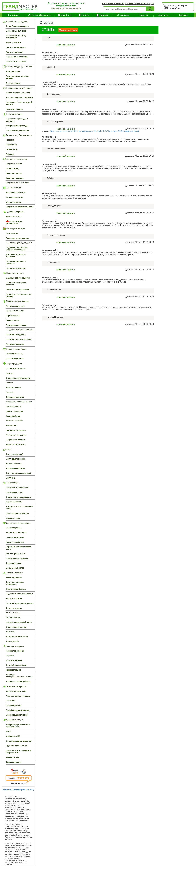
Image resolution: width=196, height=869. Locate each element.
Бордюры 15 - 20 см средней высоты (19, 103)
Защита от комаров (14, 178)
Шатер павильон (13, 406)
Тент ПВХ (10, 632)
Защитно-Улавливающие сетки (20, 207)
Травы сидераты (13, 762)
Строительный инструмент (18, 378)
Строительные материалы (18, 523)
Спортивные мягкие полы (17, 487)
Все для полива (13, 83)
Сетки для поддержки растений (16, 284)
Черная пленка (12, 320)
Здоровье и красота (15, 212)
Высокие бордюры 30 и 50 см (19, 97)
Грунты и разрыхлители (17, 746)
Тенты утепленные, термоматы (15, 583)
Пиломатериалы (13, 528)
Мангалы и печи (13, 387)
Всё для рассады (14, 114)
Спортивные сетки (14, 492)
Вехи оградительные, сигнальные (16, 37)
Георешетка (11, 145)
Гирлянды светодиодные (17, 238)
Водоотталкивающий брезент (19, 594)
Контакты (183, 15)
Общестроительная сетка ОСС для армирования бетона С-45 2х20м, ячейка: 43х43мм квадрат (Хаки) (94, 131)
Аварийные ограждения (17, 21)
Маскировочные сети (15, 193)
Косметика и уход (14, 216)
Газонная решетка (14, 354)
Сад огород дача (14, 363)
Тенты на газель (13, 613)
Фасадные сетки (13, 202)
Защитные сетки (13, 188)
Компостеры (11, 425)
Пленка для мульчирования (18, 339)
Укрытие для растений (16, 691)
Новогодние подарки (15, 228)
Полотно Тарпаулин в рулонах (20, 603)
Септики (9, 392)
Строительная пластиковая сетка (18, 548)
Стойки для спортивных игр (18, 497)
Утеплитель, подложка (16, 533)
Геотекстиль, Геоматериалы (19, 135)
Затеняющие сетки (14, 197)
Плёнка (85, 15)
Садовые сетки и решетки (18, 278)
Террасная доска (13, 563)
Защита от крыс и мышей (17, 183)
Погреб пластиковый (15, 440)
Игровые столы (13, 518)
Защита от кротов (14, 173)
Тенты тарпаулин (14, 577)
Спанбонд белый (13, 705)
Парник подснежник (15, 651)
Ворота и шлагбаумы (15, 444)
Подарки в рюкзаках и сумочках (16, 262)
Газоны (9, 383)
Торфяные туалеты (15, 397)
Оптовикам (123, 15)
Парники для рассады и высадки (17, 120)
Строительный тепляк (16, 627)
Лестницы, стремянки (16, 430)
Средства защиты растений (18, 741)
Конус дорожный (13, 42)
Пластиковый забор (15, 358)
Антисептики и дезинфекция (14, 222)
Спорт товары (12, 483)
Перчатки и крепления (16, 435)
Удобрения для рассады (17, 126)
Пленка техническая (15, 306)
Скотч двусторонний (15, 459)
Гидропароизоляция (15, 537)
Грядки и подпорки (14, 411)
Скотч (8, 449)
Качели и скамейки (14, 421)
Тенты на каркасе (14, 608)
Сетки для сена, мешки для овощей (18, 295)
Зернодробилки (13, 416)
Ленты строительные (15, 554)
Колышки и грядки (14, 109)
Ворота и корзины (14, 502)
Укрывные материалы (16, 686)
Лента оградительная (16, 47)
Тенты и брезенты (14, 573)
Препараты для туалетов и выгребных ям (18, 751)
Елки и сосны (12, 233)
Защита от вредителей (16, 159)
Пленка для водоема (15, 335)
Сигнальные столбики (16, 61)
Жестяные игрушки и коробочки (15, 255)
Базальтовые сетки (15, 568)
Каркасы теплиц (13, 670)
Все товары (13, 15)
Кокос (8, 731)
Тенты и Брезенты (41, 15)
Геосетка (10, 140)
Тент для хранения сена (17, 636)
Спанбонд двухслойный (17, 715)
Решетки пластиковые (16, 349)
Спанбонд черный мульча (18, 710)
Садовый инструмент (16, 369)
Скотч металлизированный (18, 473)
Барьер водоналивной (16, 31)
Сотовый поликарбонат (16, 665)
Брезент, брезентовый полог (19, 622)
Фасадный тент (13, 617)
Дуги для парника (14, 660)
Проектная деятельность (17, 513)
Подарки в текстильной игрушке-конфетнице (16, 249)
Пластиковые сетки (15, 273)
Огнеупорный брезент (16, 589)
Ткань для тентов (14, 599)
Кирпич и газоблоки (15, 542)
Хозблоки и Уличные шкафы (19, 402)
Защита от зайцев (14, 164)
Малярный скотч (13, 464)
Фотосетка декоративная (17, 289)
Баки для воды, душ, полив (19, 66)
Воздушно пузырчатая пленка (20, 330)
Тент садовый (12, 641)
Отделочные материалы (17, 558)
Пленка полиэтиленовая (17, 301)
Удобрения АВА (13, 736)
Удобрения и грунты (15, 720)
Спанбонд (66, 15)
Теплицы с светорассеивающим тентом (19, 676)
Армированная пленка (16, 325)
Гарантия (143, 15)
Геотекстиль (11, 149)
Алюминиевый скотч (15, 468)
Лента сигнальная (14, 52)
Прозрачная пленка (15, 311)
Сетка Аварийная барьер (17, 26)
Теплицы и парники (15, 646)
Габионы (10, 154)
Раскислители (12, 757)
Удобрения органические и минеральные (18, 726)
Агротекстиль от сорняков (18, 696)
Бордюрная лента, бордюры (19, 88)
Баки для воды (13, 71)
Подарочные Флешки (15, 268)
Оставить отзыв (68, 30)
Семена (9, 373)
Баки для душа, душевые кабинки (17, 77)
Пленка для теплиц (15, 344)
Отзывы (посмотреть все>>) (18, 789)
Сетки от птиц (12, 169)
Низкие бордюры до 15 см (18, 93)
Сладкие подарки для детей (19, 243)
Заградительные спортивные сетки (19, 507)
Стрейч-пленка (13, 316)
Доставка (163, 15)
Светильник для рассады (17, 130)
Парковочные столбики (16, 57)
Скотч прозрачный (14, 454)
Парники (104, 15)
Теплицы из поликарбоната (18, 681)
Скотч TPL (10, 478)
